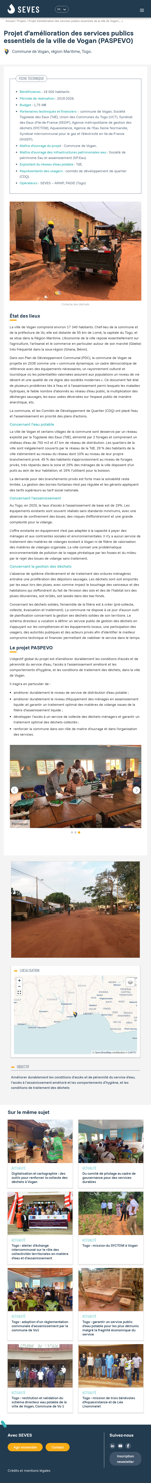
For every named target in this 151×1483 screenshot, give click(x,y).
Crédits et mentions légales (29, 1470)
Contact (58, 1447)
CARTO (132, 1052)
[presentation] (14, 790)
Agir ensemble (25, 1447)
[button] (72, 832)
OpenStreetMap (103, 1052)
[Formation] (75, 786)
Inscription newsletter (125, 1459)
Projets (21, 21)
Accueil (10, 21)
